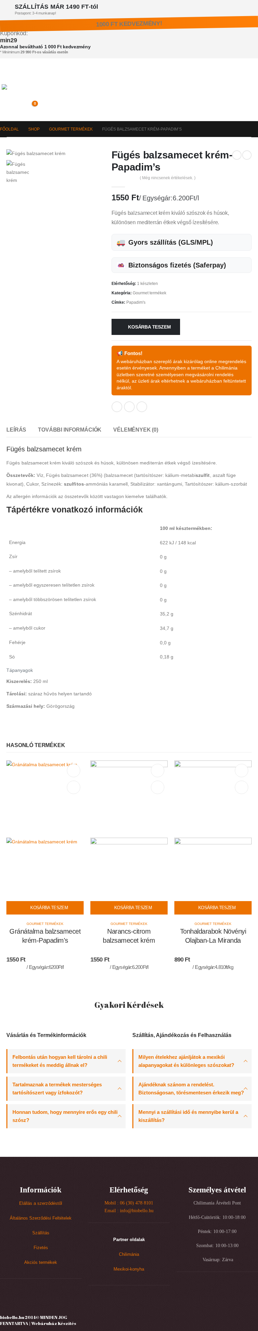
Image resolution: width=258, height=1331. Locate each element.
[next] (247, 155)
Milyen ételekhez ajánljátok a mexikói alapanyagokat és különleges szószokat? (186, 1061)
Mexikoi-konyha (129, 1269)
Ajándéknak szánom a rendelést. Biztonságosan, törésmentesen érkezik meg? (191, 1088)
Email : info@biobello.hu (129, 1210)
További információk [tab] (69, 430)
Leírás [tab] (16, 430)
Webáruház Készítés (53, 1323)
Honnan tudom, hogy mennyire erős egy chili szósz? (65, 1116)
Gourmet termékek (149, 293)
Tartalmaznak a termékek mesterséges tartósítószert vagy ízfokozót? (57, 1088)
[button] (17, 107)
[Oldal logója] (31, 93)
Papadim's (135, 302)
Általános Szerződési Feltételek (41, 1218)
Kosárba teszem (149, 327)
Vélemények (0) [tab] (135, 430)
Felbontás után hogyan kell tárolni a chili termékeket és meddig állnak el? (59, 1061)
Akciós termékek (40, 1262)
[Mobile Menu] (6, 76)
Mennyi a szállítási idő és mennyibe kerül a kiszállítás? (188, 1116)
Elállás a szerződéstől (40, 1203)
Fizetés (41, 1247)
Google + (129, 406)
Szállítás (40, 1233)
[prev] (237, 155)
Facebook (117, 406)
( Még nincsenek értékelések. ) (168, 178)
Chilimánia (129, 1254)
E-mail (141, 406)
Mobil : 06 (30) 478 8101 (128, 1202)
